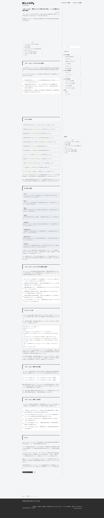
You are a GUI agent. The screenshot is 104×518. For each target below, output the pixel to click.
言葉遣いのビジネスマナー (28, 472)
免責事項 (39, 506)
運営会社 (73, 506)
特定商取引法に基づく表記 (52, 506)
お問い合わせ (79, 506)
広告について (60, 506)
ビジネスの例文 (27, 45)
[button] (80, 47)
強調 (34, 472)
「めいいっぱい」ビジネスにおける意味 (31, 44)
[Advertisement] (41, 31)
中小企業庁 (38, 500)
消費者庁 (28, 500)
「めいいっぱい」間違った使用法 (30, 53)
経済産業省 (24, 500)
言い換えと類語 (27, 47)
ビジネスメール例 (27, 50)
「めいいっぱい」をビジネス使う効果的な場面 (32, 48)
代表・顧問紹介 (68, 506)
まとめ (25, 54)
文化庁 (34, 500)
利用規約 (44, 506)
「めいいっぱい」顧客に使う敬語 (30, 51)
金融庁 (31, 500)
